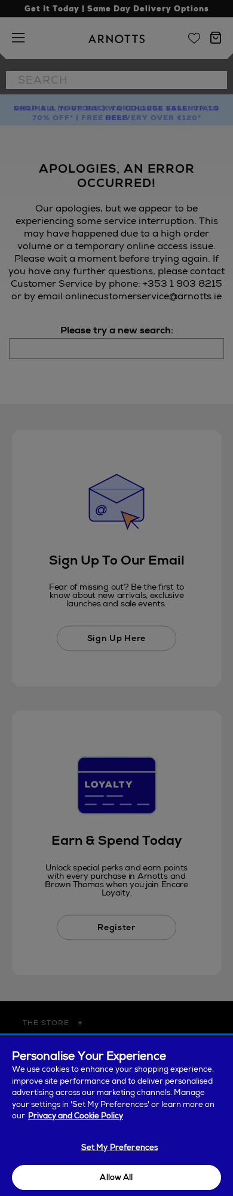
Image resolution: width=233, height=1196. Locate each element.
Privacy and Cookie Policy (75, 1116)
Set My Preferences (119, 1147)
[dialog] (116, 1116)
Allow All (116, 1177)
